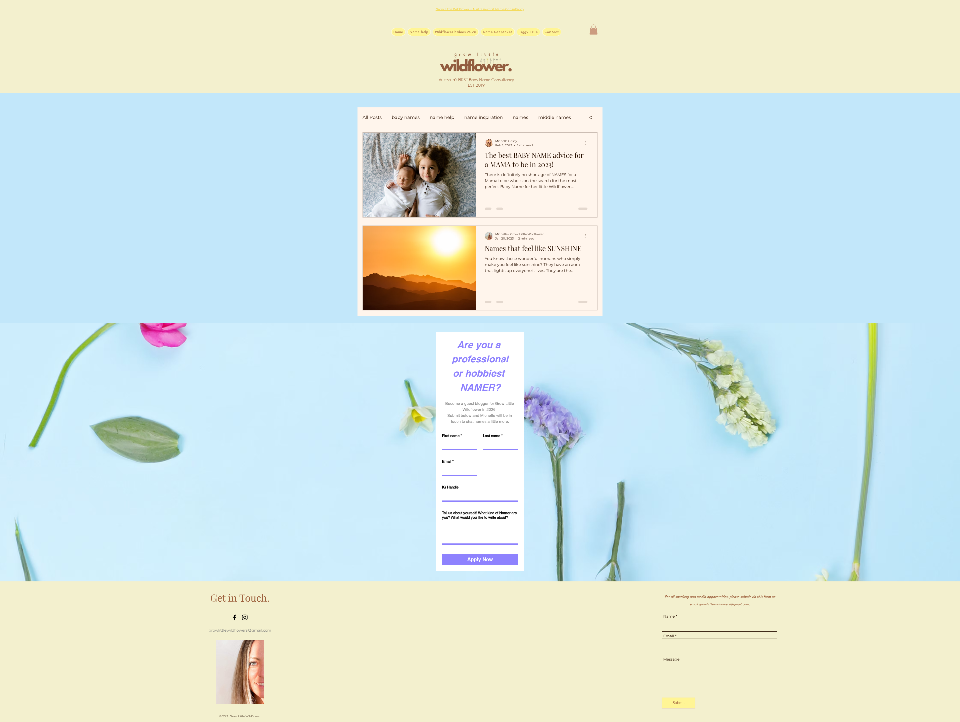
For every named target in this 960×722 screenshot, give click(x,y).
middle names (554, 117)
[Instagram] (244, 617)
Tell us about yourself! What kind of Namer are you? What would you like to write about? (479, 515)
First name (452, 436)
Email (448, 461)
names (520, 117)
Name (669, 616)
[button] (593, 29)
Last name (493, 436)
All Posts (372, 117)
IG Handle (450, 487)
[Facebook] (234, 617)
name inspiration (483, 117)
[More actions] (587, 143)
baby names (406, 117)
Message (671, 659)
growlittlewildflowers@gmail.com (240, 630)
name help (442, 117)
